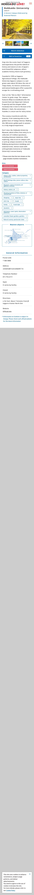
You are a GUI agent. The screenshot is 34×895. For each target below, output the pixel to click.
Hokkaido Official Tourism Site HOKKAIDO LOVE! (12, 3)
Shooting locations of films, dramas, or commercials (15, 193)
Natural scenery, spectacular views (14, 219)
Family (5, 204)
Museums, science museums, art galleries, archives (13, 185)
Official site (7, 311)
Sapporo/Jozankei (9, 169)
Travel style (16, 204)
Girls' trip (6, 201)
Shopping (6, 197)
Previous (3, 43)
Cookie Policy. (10, 890)
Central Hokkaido (9, 166)
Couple (17, 201)
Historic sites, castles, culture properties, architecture (16, 176)
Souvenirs (6, 208)
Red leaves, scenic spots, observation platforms (15, 212)
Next (31, 43)
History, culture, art (9, 189)
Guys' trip (18, 197)
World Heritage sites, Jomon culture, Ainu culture (16, 180)
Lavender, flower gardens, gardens (14, 216)
